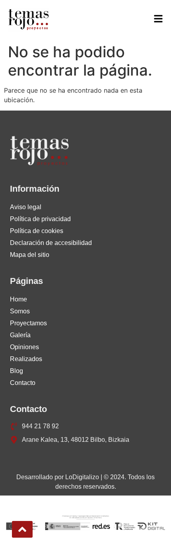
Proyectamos (28, 323)
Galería (20, 335)
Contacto (22, 382)
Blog (16, 370)
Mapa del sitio (29, 254)
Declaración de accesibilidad (51, 242)
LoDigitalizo (82, 477)
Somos (20, 311)
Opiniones (24, 347)
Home (18, 299)
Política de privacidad (40, 219)
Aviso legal (25, 207)
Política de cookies (36, 230)
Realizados (26, 359)
